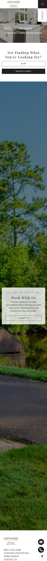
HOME (23, 64)
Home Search (11, 556)
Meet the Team (12, 550)
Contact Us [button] (24, 318)
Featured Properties (16, 553)
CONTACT (42, 15)
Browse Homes (23, 71)
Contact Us (10, 559)
